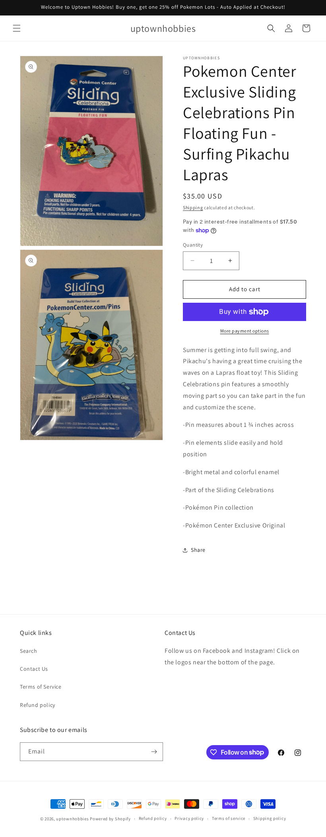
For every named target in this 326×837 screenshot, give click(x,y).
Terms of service (228, 818)
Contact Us (34, 668)
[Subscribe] (154, 751)
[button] (16, 28)
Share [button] (198, 549)
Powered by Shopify (110, 818)
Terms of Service (41, 686)
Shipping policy (269, 818)
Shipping (193, 207)
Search (28, 650)
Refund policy (37, 705)
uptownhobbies (72, 818)
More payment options (244, 331)
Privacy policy (189, 818)
